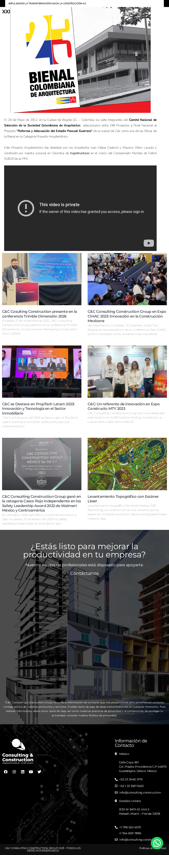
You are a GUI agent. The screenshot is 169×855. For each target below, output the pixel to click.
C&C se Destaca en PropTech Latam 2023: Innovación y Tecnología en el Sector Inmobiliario (38, 409)
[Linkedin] (22, 771)
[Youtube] (31, 771)
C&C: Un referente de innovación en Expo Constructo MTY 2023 (124, 406)
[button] (157, 843)
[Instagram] (14, 771)
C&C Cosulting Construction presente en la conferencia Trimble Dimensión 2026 (39, 314)
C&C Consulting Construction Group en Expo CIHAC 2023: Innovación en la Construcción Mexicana (127, 316)
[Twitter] (39, 771)
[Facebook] (5, 771)
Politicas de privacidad (152, 848)
